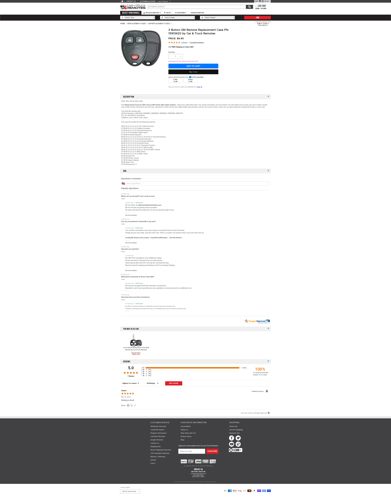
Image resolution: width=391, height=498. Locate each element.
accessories (180, 13)
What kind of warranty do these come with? (137, 277)
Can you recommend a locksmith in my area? (138, 221)
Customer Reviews (157, 436)
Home (122, 23)
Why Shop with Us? (188, 433)
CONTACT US (131, 1)
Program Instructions (158, 433)
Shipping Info (155, 447)
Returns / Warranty (157, 457)
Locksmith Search (157, 430)
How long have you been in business (135, 297)
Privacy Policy (186, 436)
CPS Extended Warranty (159, 453)
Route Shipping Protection (160, 450)
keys (168, 13)
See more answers (131, 215)
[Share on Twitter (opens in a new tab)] (131, 405)
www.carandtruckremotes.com (149, 205)
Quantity (171, 52)
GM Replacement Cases (159, 23)
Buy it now (193, 72)
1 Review (184, 42)
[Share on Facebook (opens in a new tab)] (128, 406)
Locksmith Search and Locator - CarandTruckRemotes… (147, 238)
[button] (126, 212)
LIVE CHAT (262, 6)
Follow (123, 199)
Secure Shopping (236, 430)
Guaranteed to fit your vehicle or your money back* (183, 61)
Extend (153, 460)
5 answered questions (197, 42)
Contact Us (154, 443)
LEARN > (237, 450)
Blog (182, 440)
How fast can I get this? (130, 249)
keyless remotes (152, 13)
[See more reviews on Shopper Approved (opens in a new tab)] (135, 406)
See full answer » (175, 238)
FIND (257, 17)
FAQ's (152, 463)
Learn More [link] (200, 77)
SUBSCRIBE (212, 451)
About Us (184, 430)
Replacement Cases (136, 23)
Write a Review (173, 383)
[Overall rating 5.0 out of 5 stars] (174, 43)
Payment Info (234, 433)
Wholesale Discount (158, 426)
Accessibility (186, 426)
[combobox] (197, 7)
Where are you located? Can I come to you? (138, 196)
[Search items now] (249, 7)
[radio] (195, 367)
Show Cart (233, 426)
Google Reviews (156, 440)
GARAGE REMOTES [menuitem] (197, 13)
